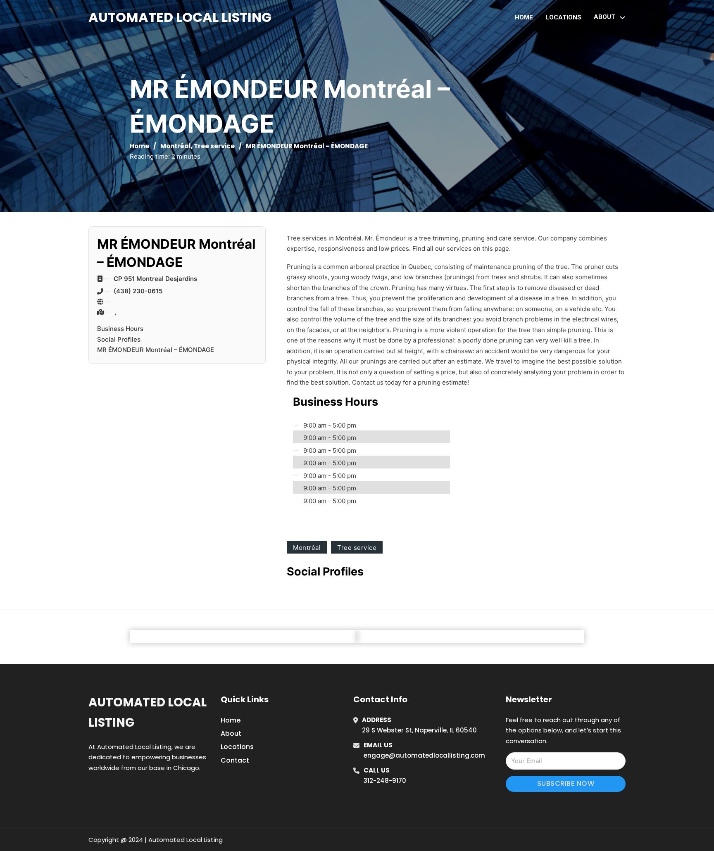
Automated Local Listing (179, 17)
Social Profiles (118, 339)
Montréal (175, 146)
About (231, 733)
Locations (563, 17)
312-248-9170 (385, 780)
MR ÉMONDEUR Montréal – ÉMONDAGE (155, 350)
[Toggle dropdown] (622, 17)
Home (524, 17)
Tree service (214, 146)
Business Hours (120, 329)
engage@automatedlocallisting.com (424, 755)
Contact (235, 760)
